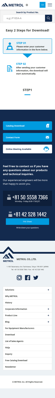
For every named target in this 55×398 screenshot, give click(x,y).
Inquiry (8, 354)
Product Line (11, 315)
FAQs (7, 347)
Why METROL (11, 296)
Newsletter (10, 367)
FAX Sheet (27, 221)
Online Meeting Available (18, 149)
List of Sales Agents (14, 341)
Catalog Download (15, 125)
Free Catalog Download (16, 360)
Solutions (9, 289)
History (8, 302)
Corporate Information (16, 309)
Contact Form (13, 137)
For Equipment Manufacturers (19, 328)
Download (10, 334)
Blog (7, 322)
